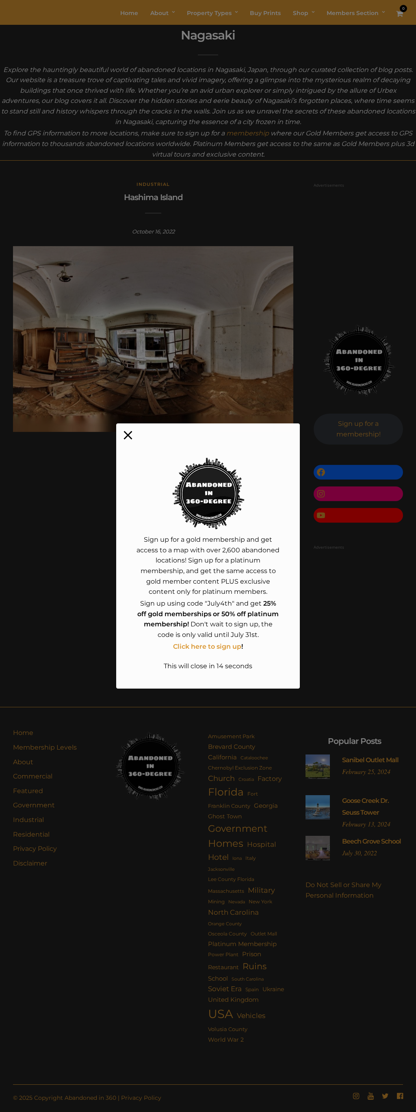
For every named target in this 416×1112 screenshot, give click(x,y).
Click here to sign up (207, 646)
